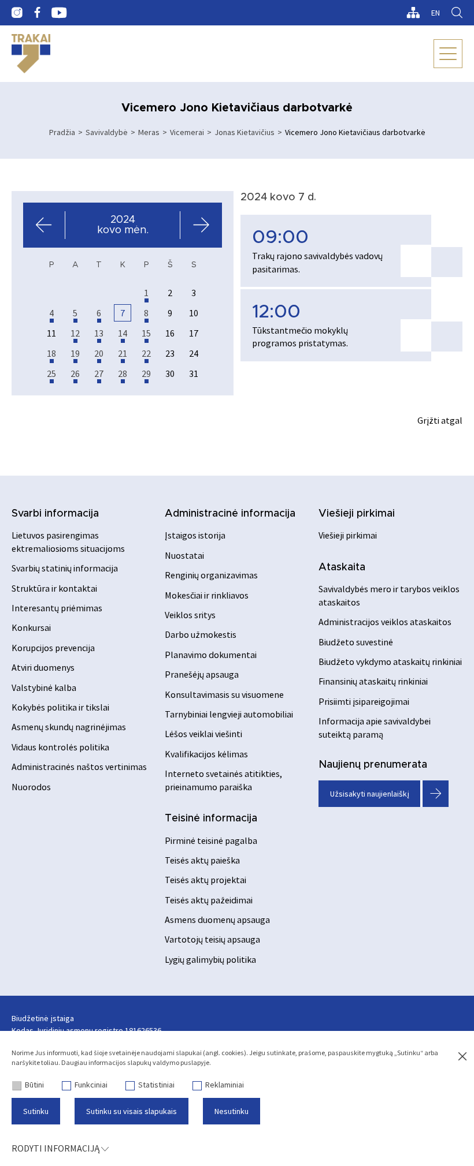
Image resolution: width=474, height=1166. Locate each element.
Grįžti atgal (439, 420)
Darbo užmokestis (200, 634)
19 (75, 353)
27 (98, 373)
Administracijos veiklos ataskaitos (385, 621)
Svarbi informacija (55, 514)
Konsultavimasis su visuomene (224, 694)
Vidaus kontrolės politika (60, 747)
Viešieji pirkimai (357, 514)
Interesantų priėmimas (57, 608)
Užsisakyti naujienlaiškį (369, 793)
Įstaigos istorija (195, 535)
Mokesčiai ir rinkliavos (207, 595)
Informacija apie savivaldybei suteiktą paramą (375, 727)
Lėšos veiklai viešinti (203, 733)
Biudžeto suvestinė (356, 642)
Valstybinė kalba (44, 687)
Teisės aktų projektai (205, 879)
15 (146, 333)
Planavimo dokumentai (211, 654)
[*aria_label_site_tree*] (413, 12)
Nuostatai (184, 555)
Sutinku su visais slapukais (131, 1111)
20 (98, 353)
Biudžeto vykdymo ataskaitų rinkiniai (390, 661)
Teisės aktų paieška (202, 860)
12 (75, 333)
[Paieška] (456, 12)
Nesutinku (231, 1111)
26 (75, 373)
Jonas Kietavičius (244, 132)
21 (122, 353)
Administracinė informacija (230, 514)
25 (51, 373)
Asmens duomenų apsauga (217, 919)
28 (122, 373)
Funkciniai (91, 1084)
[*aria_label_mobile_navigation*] (448, 53)
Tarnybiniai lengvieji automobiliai (229, 714)
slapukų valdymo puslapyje (168, 1062)
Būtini (34, 1084)
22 (146, 353)
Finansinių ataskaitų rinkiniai (373, 681)
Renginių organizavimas (211, 575)
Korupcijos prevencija (53, 647)
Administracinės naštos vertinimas (79, 766)
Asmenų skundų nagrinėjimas (69, 727)
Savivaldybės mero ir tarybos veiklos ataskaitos (389, 595)
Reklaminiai (224, 1084)
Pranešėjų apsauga (202, 674)
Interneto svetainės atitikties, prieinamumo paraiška (223, 780)
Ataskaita (342, 567)
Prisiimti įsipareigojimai (364, 701)
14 (122, 333)
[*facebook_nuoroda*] (37, 12)
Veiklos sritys (190, 615)
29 (146, 373)
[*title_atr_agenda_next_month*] (201, 225)
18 (51, 353)
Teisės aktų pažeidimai (209, 900)
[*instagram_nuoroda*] (17, 12)
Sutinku (36, 1111)
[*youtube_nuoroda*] (59, 12)
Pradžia (62, 132)
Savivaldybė (107, 132)
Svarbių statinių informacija (65, 568)
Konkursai (31, 627)
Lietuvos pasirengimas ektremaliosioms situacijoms (68, 541)
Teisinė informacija (211, 818)
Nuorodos (31, 787)
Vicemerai (187, 132)
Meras (149, 132)
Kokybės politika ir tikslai (60, 707)
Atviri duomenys (43, 667)
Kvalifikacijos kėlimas (206, 754)
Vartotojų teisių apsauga (212, 939)
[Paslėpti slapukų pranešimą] (462, 1057)
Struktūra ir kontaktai (54, 588)
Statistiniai (156, 1084)
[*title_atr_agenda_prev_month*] (44, 225)
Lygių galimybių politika (210, 959)
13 (98, 333)
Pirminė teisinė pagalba (211, 840)
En (435, 13)
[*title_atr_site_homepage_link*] (31, 53)
